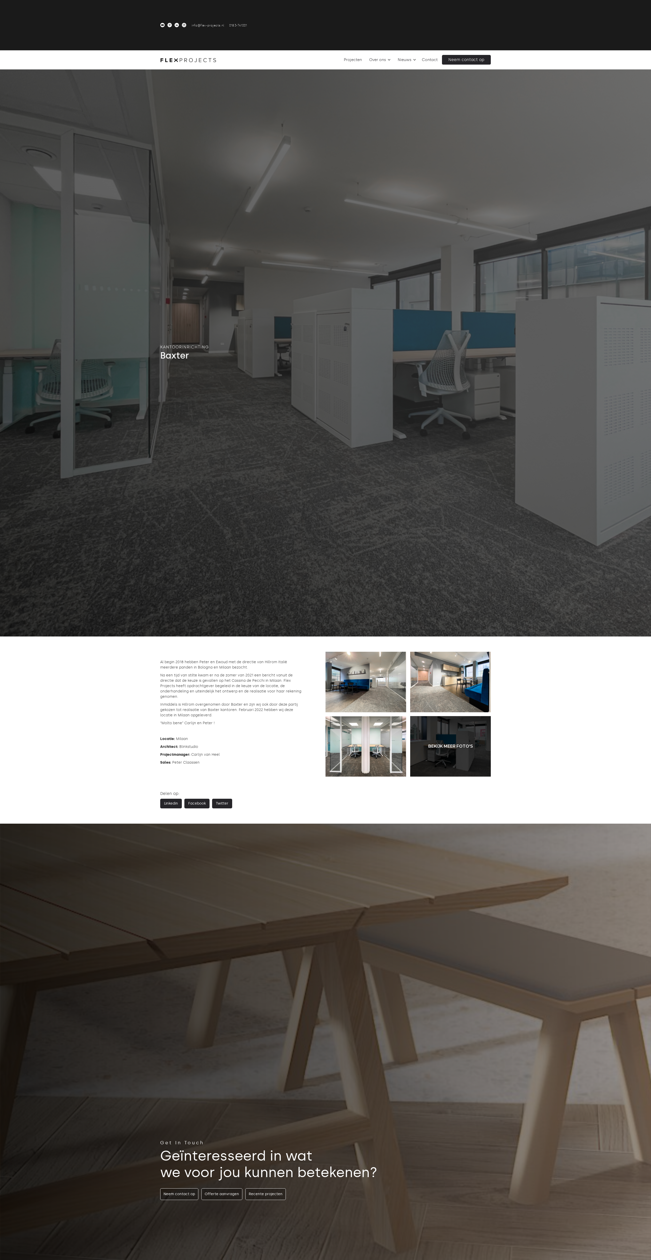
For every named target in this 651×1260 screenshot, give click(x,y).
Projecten (353, 59)
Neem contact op (466, 59)
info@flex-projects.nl (207, 25)
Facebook (197, 803)
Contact (430, 59)
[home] (188, 59)
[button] (379, 59)
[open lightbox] (366, 682)
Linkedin (171, 803)
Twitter (222, 803)
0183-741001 (238, 25)
